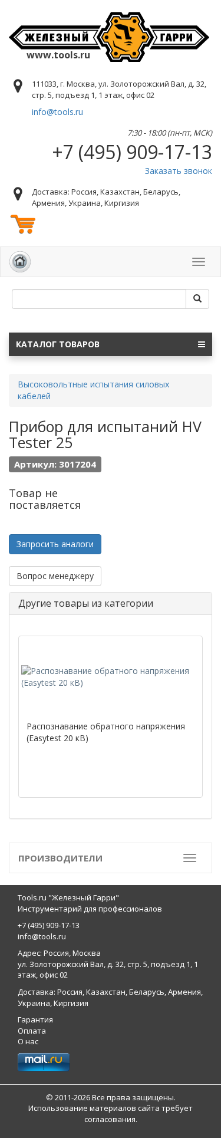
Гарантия (35, 1019)
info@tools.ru (57, 111)
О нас (28, 1041)
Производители (60, 858)
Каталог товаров (58, 344)
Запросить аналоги (55, 544)
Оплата (32, 1030)
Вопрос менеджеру (55, 575)
